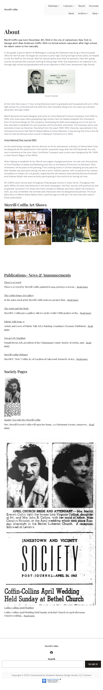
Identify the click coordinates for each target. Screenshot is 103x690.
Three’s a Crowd (12, 282)
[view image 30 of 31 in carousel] (76, 244)
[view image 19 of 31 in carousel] (57, 244)
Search (51, 658)
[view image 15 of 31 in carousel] (50, 244)
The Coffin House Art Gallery (19, 295)
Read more (82, 286)
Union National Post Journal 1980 (20, 140)
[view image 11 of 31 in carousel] (43, 244)
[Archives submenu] (87, 13)
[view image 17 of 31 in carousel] (53, 244)
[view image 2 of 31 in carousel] (27, 244)
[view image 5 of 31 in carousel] (32, 244)
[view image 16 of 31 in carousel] (51, 244)
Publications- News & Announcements (37, 275)
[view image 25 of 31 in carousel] (67, 244)
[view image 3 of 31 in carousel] (29, 244)
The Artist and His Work (16, 308)
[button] (28, 226)
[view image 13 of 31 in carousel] (46, 244)
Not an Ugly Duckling (14, 338)
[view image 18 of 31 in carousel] (55, 244)
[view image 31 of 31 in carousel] (78, 244)
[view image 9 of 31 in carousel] (39, 244)
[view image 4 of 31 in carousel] (30, 244)
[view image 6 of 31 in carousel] (34, 244)
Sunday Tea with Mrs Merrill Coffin (22, 419)
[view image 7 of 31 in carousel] (36, 244)
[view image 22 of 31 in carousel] (62, 244)
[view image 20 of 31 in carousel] (58, 244)
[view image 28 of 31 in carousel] (72, 244)
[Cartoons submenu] (73, 6)
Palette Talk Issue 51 (14, 321)
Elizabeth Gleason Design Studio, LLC (64, 675)
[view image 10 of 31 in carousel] (41, 244)
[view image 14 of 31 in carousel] (48, 244)
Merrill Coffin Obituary (16, 354)
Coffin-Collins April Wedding (19, 607)
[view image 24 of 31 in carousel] (65, 244)
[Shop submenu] (98, 13)
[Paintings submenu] (58, 6)
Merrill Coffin (11, 9)
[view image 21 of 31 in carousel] (60, 244)
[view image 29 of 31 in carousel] (74, 244)
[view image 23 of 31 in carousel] (64, 244)
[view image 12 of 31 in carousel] (44, 244)
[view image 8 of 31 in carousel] (37, 244)
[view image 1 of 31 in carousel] (25, 244)
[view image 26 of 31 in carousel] (69, 244)
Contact (87, 675)
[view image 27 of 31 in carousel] (70, 244)
